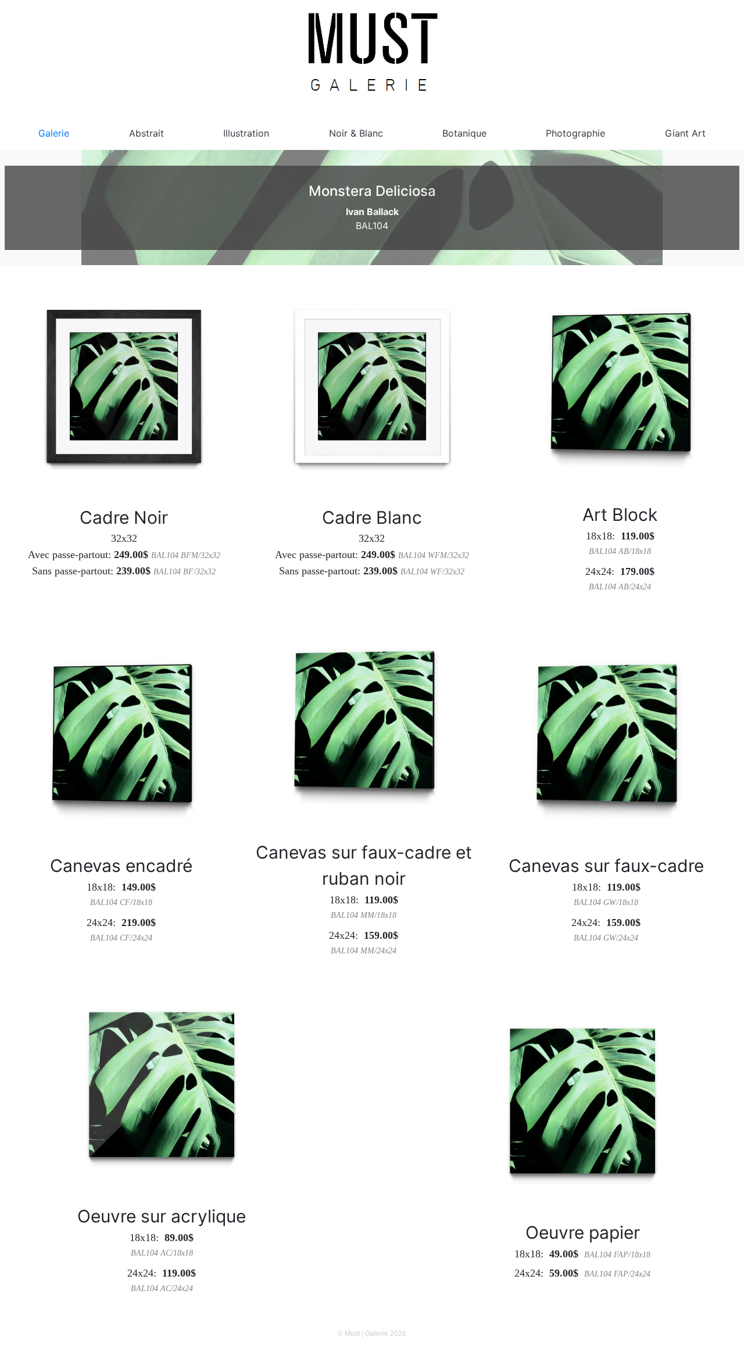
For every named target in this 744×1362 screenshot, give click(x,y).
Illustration (246, 133)
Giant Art (685, 133)
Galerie (53, 133)
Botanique (464, 133)
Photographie (575, 133)
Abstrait (146, 133)
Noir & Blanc (356, 133)
